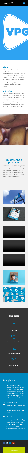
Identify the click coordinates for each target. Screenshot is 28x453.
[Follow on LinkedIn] (10, 443)
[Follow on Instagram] (7, 443)
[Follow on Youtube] (13, 443)
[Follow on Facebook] (4, 443)
